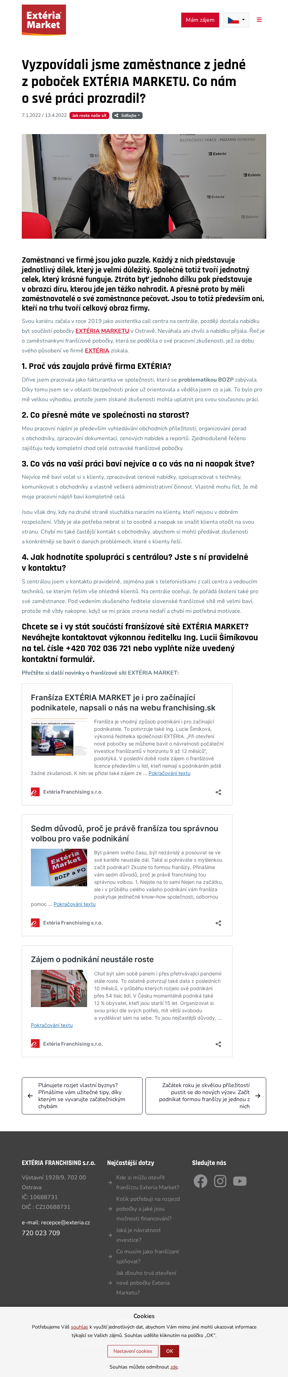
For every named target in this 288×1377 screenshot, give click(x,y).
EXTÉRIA (97, 351)
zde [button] (174, 1367)
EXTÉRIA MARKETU (102, 331)
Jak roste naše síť (89, 115)
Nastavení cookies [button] (132, 1351)
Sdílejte (129, 115)
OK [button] (169, 1351)
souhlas (79, 1327)
